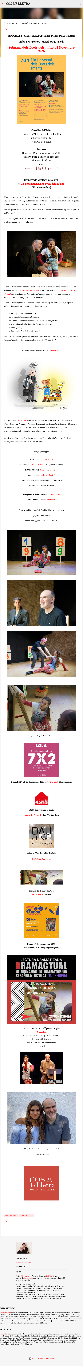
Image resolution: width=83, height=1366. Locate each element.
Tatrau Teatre (37, 894)
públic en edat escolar (29, 290)
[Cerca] (33, 3)
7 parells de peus (11, 1215)
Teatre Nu (50, 500)
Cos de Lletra (22, 420)
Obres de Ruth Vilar (26, 1215)
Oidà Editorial (55, 351)
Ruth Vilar (49, 459)
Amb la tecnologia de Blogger (43, 1358)
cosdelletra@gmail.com (23, 1262)
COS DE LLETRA (18, 3)
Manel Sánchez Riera (48, 470)
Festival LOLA (52, 782)
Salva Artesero (38, 465)
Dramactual (41, 1032)
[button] (5, 28)
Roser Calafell (49, 475)
